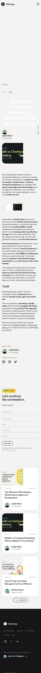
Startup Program (19, 325)
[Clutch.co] (17, 641)
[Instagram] (11, 641)
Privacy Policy (11, 450)
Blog (11, 92)
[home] (7, 4)
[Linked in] (5, 641)
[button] (38, 4)
